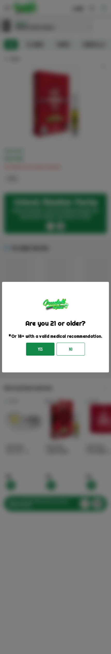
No (71, 349)
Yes (40, 349)
